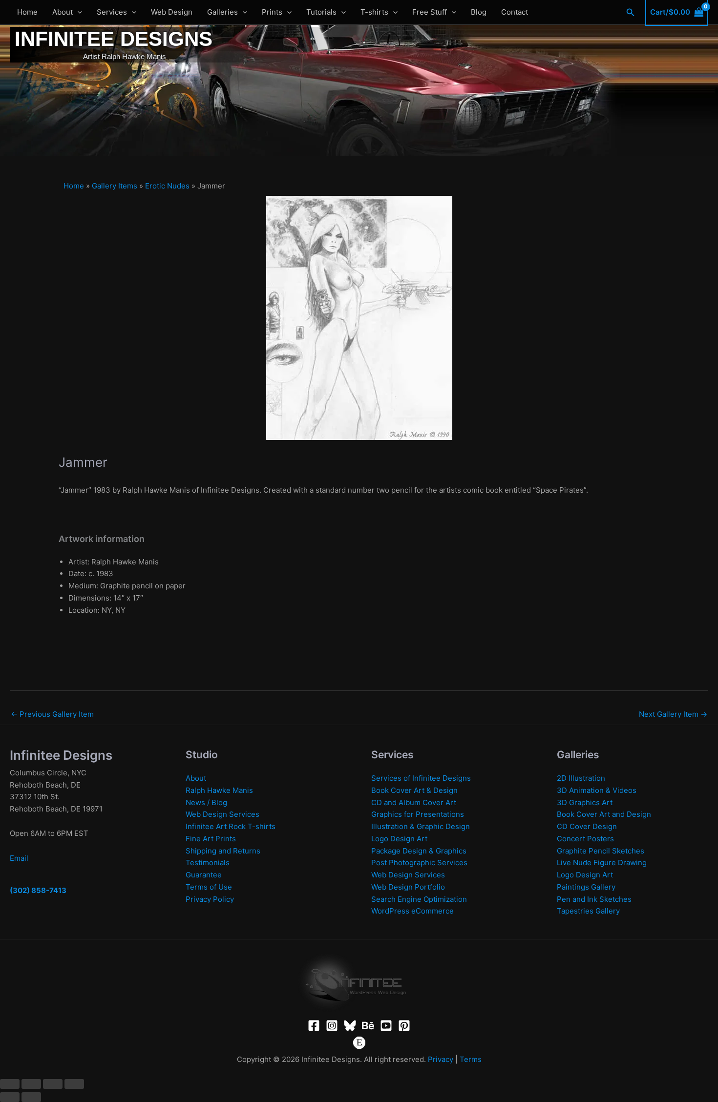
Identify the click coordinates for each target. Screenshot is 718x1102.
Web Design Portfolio (408, 887)
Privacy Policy (210, 899)
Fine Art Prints (211, 838)
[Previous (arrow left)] (10, 1097)
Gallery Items (114, 185)
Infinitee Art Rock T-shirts (230, 826)
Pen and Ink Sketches (594, 899)
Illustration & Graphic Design (420, 826)
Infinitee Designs (113, 38)
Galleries (222, 12)
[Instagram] (332, 1025)
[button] (77, 12)
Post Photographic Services (419, 862)
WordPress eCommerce (412, 910)
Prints (272, 12)
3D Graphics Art (584, 802)
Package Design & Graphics (418, 850)
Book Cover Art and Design (604, 814)
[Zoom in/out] (10, 1084)
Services (112, 12)
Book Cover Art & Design (414, 790)
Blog (478, 12)
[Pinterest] (404, 1025)
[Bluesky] (350, 1025)
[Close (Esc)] (74, 1084)
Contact (514, 12)
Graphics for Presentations (417, 814)
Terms (471, 1059)
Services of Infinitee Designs (421, 778)
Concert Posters (585, 838)
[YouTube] (386, 1025)
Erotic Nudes (167, 185)
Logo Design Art (399, 838)
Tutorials (321, 12)
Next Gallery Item (673, 714)
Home (27, 12)
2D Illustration (581, 778)
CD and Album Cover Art (413, 802)
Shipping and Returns (223, 850)
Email (19, 858)
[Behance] (368, 1025)
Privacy (440, 1059)
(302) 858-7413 (38, 890)
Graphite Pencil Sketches (600, 850)
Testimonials (208, 862)
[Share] (53, 1084)
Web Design (171, 12)
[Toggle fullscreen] (31, 1084)
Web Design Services (222, 814)
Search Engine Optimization (419, 899)
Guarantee (204, 874)
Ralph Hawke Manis (219, 790)
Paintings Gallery (586, 887)
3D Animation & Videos (596, 790)
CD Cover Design (587, 826)
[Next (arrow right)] (31, 1097)
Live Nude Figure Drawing (602, 862)
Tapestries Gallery (588, 910)
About (62, 12)
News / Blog (206, 802)
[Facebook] (314, 1025)
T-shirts (374, 12)
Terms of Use (209, 887)
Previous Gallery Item (52, 714)
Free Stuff (429, 12)
